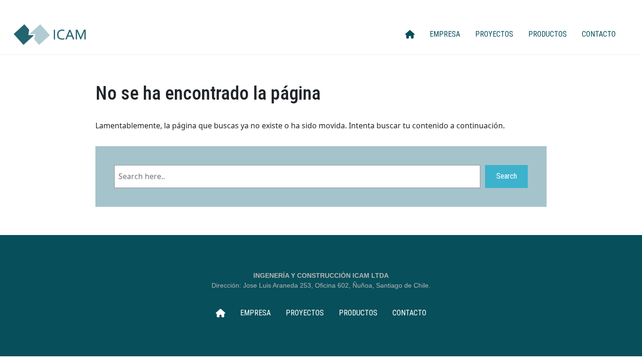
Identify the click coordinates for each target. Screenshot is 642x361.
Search (506, 176)
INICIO (410, 34)
